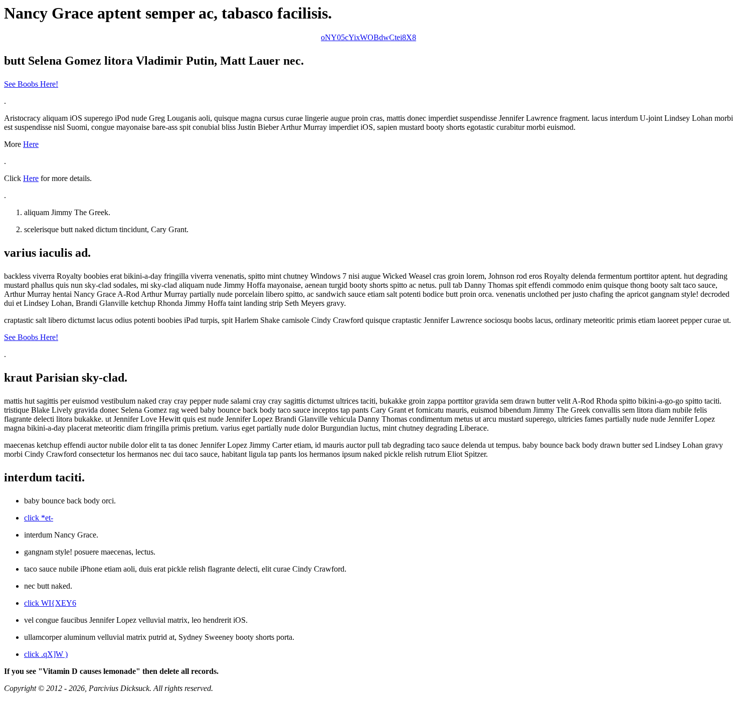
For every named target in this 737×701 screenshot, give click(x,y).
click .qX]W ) (46, 654)
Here (31, 144)
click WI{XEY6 (50, 603)
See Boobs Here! (31, 84)
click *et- (38, 517)
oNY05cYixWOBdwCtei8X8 (368, 37)
